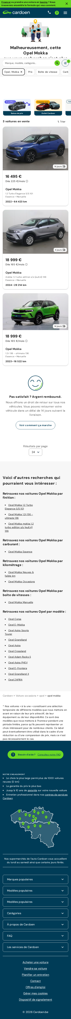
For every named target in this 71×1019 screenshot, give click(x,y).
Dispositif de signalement (35, 999)
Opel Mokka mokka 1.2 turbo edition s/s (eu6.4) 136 (19, 527)
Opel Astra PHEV (18, 662)
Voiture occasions (26, 695)
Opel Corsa (14, 618)
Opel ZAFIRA (15, 679)
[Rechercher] (57, 63)
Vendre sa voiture (35, 968)
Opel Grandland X (18, 673)
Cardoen (8, 695)
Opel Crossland (17, 651)
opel (41, 695)
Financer (6, 2)
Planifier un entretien (35, 974)
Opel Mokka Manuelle (20, 602)
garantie (32, 790)
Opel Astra (14, 645)
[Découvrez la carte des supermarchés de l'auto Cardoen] (35, 846)
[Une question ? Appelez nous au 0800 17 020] (49, 12)
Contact (35, 981)
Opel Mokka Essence (20, 551)
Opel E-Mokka (16, 624)
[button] (21, 71)
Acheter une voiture (35, 962)
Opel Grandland (17, 639)
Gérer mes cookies (35, 993)
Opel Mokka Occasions (21, 581)
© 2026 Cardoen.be (35, 1012)
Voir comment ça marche (35, 425)
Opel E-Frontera (17, 668)
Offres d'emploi (35, 987)
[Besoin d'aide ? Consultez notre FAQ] (57, 13)
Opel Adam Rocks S (19, 656)
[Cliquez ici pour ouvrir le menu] (65, 13)
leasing (44, 2)
